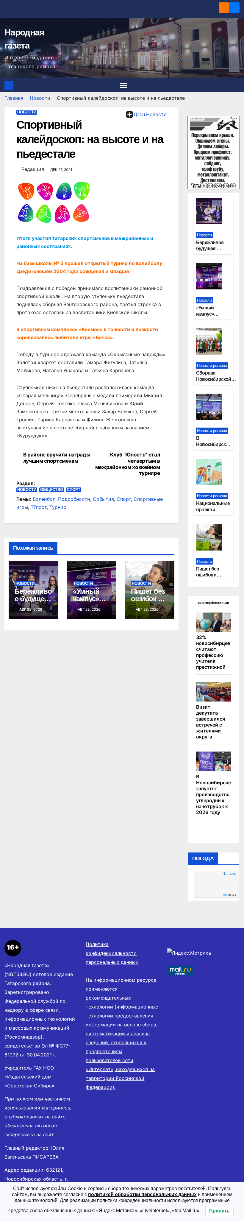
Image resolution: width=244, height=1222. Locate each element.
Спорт (73, 489)
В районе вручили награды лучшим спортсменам (56, 458)
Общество (51, 489)
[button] (235, 85)
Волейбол (44, 499)
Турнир (57, 507)
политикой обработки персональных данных (142, 1194)
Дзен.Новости (150, 114)
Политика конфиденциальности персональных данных (112, 953)
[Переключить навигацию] (123, 85)
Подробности (74, 499)
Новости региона (212, 365)
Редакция (32, 169)
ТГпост (39, 507)
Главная (13, 98)
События (103, 499)
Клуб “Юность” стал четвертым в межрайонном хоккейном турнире (127, 464)
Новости (40, 98)
